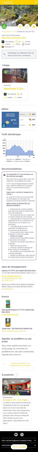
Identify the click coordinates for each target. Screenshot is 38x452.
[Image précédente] (2, 15)
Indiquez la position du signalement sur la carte (20, 364)
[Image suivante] (35, 15)
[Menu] (35, 2)
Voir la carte (17, 447)
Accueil (7, 32)
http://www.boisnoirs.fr (11, 276)
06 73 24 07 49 (7, 280)
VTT (13, 32)
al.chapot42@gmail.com (12, 278)
